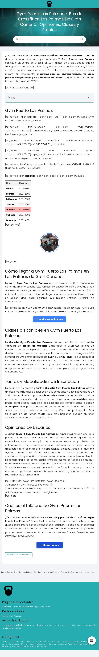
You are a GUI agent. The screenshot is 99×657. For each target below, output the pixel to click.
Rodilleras (83, 644)
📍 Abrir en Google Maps (49, 319)
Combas (30, 641)
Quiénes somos (42, 607)
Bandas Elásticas (10, 641)
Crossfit (66, 641)
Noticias (52, 644)
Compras (56, 641)
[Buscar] (80, 38)
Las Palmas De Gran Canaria (19, 554)
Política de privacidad (23, 607)
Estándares (14, 644)
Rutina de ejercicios (30, 646)
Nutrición (62, 644)
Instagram (7, 616)
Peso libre (72, 644)
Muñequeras (41, 644)
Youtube (17, 616)
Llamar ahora (51, 545)
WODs (43, 646)
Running (15, 646)
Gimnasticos (27, 644)
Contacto (6, 607)
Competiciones (43, 641)
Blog (22, 641)
